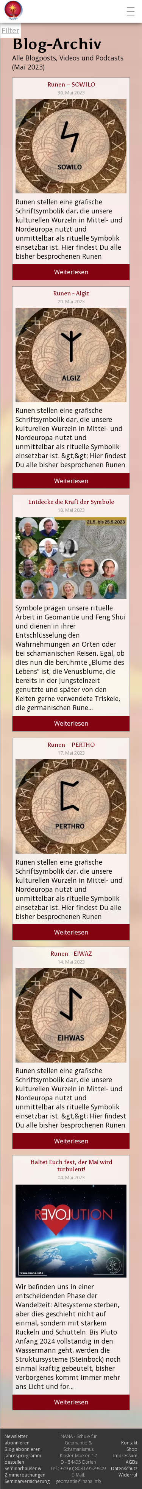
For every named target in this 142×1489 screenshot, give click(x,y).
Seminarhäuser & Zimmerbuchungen (25, 1471)
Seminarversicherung (27, 1481)
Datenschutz (124, 1468)
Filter (10, 30)
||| (131, 11)
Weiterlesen (71, 272)
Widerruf (128, 1475)
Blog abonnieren (23, 1449)
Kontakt (129, 1443)
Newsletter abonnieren (17, 1439)
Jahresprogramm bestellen (23, 1458)
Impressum (125, 1455)
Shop (131, 1449)
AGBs (131, 1462)
